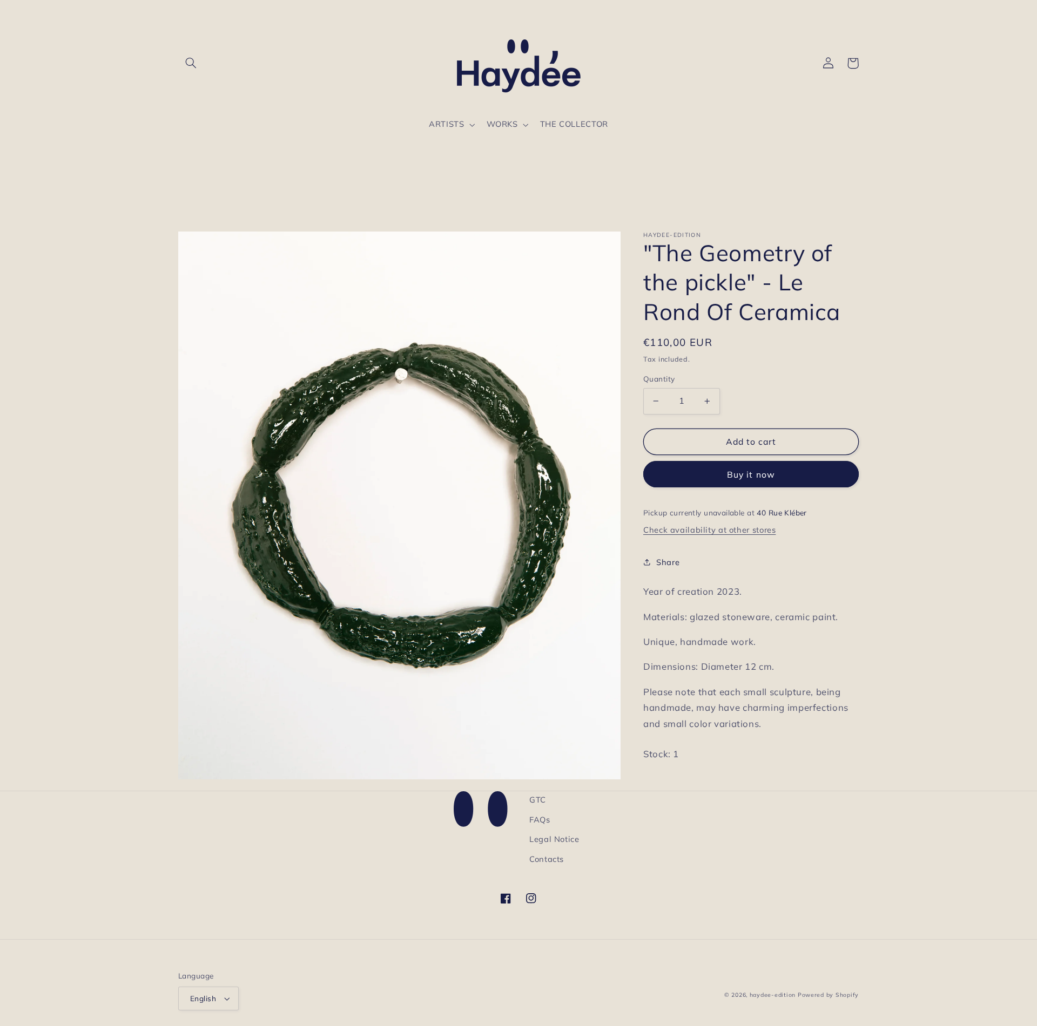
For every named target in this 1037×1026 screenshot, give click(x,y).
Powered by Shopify (828, 994)
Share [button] (667, 562)
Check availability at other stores (709, 530)
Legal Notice (554, 839)
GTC (537, 799)
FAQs (539, 819)
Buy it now (751, 473)
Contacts (546, 859)
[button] (190, 63)
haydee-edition (773, 994)
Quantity (659, 378)
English (203, 998)
